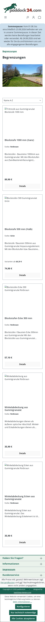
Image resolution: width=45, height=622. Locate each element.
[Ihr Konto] (33, 17)
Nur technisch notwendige (23, 612)
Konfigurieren (23, 606)
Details (22, 186)
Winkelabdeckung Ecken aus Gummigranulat (20, 497)
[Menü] (5, 17)
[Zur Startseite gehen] (22, 8)
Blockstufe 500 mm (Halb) (18, 229)
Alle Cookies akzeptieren (23, 618)
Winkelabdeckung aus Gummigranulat (16, 408)
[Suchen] (27, 17)
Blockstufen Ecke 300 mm (18, 318)
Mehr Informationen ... (22, 602)
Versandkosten (7, 582)
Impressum (8, 569)
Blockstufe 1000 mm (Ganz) (19, 140)
